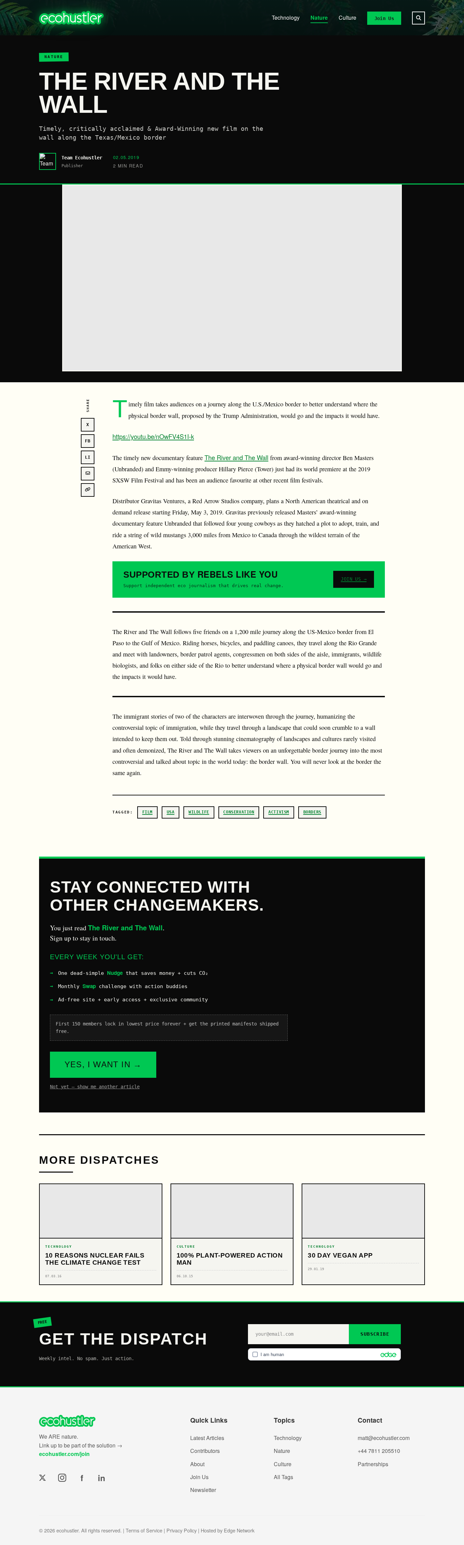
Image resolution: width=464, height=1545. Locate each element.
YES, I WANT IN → (103, 1064)
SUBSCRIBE (374, 1334)
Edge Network (239, 1530)
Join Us (384, 18)
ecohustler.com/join (64, 1454)
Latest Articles (207, 1438)
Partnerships (373, 1464)
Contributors (205, 1451)
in (101, 1477)
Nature (319, 17)
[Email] (87, 473)
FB (87, 440)
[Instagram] (62, 1477)
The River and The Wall (236, 457)
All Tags (283, 1477)
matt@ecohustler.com (384, 1438)
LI (87, 457)
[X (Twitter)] (42, 1477)
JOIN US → (354, 579)
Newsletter (203, 1490)
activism (278, 812)
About (197, 1464)
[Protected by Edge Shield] (386, 1354)
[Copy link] (87, 490)
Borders (312, 812)
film (147, 812)
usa (171, 812)
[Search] (418, 18)
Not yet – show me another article (95, 1086)
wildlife (199, 812)
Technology (286, 17)
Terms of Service (144, 1530)
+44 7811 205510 (379, 1451)
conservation (238, 812)
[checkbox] (324, 1354)
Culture (347, 17)
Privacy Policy (181, 1530)
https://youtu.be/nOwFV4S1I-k (153, 436)
